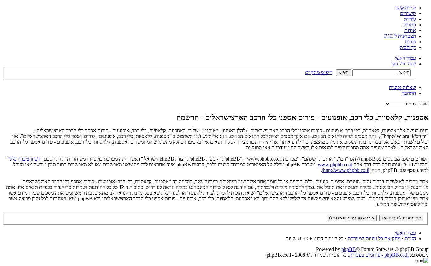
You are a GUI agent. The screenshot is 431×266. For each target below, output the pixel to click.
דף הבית (408, 47)
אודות (410, 30)
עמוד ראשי (405, 58)
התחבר (409, 93)
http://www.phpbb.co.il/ (345, 170)
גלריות (410, 19)
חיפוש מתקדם (318, 72)
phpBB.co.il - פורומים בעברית (379, 255)
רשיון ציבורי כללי (24, 158)
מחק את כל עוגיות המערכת (374, 238)
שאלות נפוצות (402, 87)
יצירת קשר (405, 7)
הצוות (410, 238)
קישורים (408, 13)
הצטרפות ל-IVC (400, 36)
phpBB (348, 249)
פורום (410, 41)
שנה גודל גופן (403, 63)
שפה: (423, 103)
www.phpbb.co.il (335, 164)
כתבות (409, 24)
